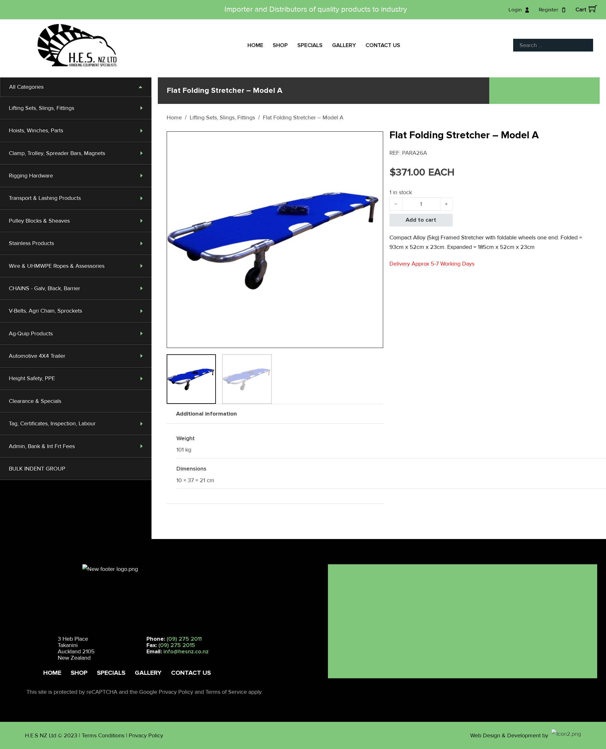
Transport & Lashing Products (45, 198)
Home (255, 45)
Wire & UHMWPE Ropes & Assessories (56, 265)
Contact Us (382, 45)
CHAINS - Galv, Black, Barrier (44, 288)
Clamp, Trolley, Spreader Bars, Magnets (57, 153)
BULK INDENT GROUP (37, 468)
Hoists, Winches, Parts (36, 130)
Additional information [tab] (206, 413)
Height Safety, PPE (32, 378)
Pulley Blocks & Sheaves (39, 220)
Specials (310, 45)
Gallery (344, 45)
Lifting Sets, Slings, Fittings (41, 108)
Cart (580, 9)
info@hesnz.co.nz (186, 651)
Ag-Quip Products (31, 333)
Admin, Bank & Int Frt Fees (42, 446)
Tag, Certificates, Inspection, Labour (52, 423)
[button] (374, 140)
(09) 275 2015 (176, 645)
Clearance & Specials (35, 401)
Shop (280, 45)
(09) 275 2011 (184, 638)
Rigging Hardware (31, 175)
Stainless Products (31, 243)
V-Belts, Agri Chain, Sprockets (45, 310)
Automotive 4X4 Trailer (37, 355)
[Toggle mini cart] (593, 8)
